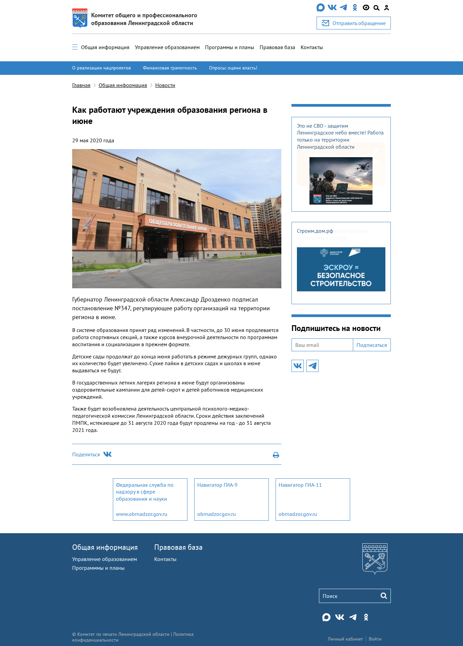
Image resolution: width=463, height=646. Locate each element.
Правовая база (277, 47)
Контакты (312, 47)
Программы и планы (229, 47)
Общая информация (105, 47)
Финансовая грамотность (170, 68)
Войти (375, 639)
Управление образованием (167, 47)
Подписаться (372, 344)
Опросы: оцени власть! (233, 68)
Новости (165, 85)
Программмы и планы (98, 567)
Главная (81, 85)
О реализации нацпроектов (101, 68)
